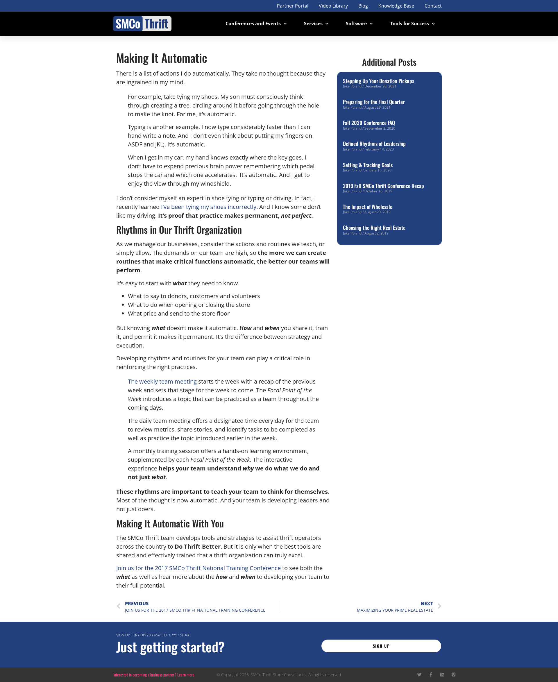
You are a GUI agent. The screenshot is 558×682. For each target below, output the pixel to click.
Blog (363, 6)
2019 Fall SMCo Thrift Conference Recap (383, 185)
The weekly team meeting (162, 381)
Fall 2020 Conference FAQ (369, 122)
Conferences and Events (253, 23)
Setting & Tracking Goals (368, 165)
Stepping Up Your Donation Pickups (378, 81)
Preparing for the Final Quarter (374, 101)
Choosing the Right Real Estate (374, 227)
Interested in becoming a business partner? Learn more (153, 675)
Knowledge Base (396, 6)
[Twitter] (419, 674)
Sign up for (153, 635)
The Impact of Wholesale (367, 206)
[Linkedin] (442, 674)
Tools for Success (409, 23)
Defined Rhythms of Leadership (374, 143)
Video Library (333, 6)
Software (356, 23)
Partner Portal (292, 6)
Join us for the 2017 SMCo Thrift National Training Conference (198, 568)
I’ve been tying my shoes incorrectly (208, 207)
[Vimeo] (453, 674)
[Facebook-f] (431, 674)
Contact (433, 6)
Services (313, 23)
